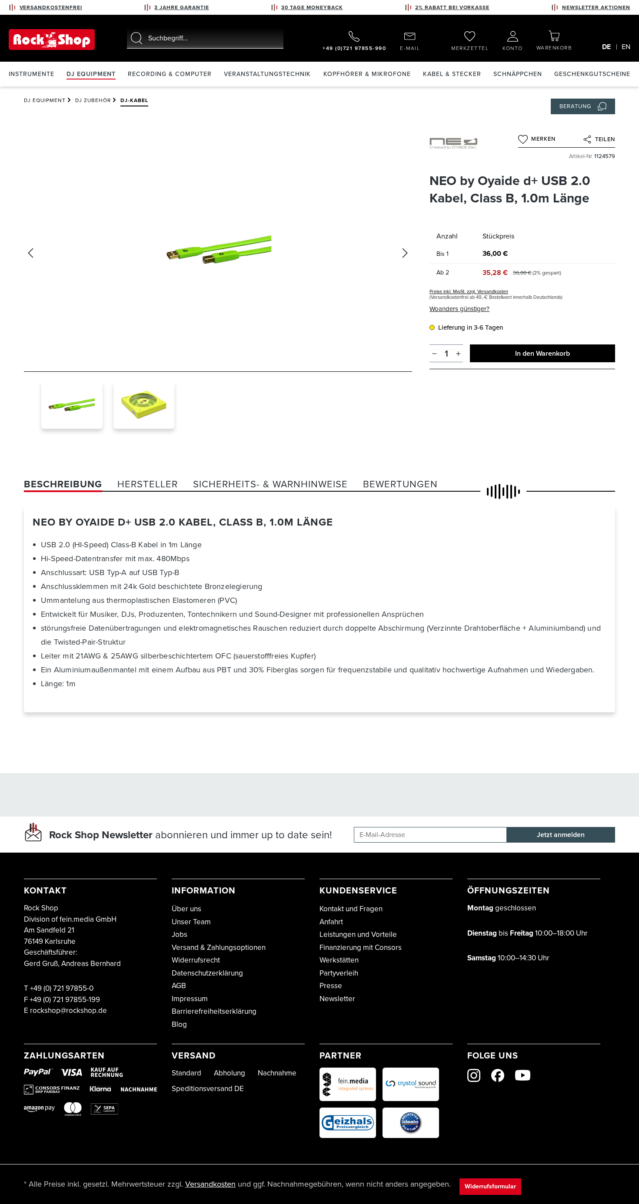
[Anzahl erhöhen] (458, 353)
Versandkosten (210, 1184)
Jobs (179, 934)
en (626, 47)
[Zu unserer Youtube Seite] (522, 1075)
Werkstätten (339, 960)
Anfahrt (331, 921)
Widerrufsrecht (196, 960)
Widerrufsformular (490, 1186)
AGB (179, 985)
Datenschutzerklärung (207, 973)
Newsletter (337, 998)
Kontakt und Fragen (351, 908)
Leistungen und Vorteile (358, 934)
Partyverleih (339, 973)
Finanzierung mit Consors (361, 947)
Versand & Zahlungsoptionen (219, 947)
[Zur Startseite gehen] (52, 39)
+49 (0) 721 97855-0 (61, 988)
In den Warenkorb (542, 353)
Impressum (190, 998)
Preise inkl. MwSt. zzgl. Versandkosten (468, 291)
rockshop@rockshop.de (68, 1010)
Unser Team (191, 921)
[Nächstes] (405, 253)
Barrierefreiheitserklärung (214, 1011)
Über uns (186, 908)
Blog (179, 1024)
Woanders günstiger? (459, 309)
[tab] (63, 484)
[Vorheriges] (30, 253)
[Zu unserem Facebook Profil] (497, 1075)
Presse (331, 985)
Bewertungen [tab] (400, 484)
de (606, 47)
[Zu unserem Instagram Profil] (473, 1075)
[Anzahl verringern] (434, 353)
